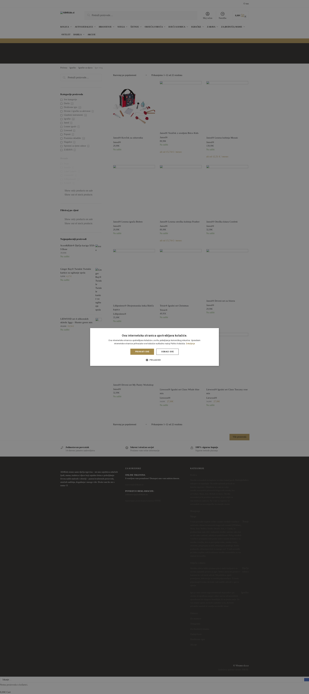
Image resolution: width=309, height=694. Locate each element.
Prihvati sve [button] (142, 352)
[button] (154, 360)
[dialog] (154, 347)
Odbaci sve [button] (167, 352)
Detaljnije (190, 344)
